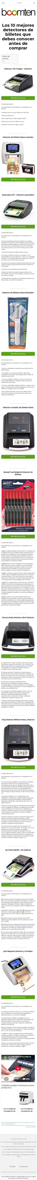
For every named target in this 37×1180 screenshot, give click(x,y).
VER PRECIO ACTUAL (18, 98)
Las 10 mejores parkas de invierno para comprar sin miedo (18, 1146)
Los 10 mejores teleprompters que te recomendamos (18, 1152)
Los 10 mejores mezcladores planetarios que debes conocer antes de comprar (18, 1143)
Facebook (23, 1166)
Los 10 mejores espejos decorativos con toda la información (19, 1126)
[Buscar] (34, 3)
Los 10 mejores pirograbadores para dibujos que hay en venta (18, 1155)
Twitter (12, 1166)
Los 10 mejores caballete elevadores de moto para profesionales (18, 1123)
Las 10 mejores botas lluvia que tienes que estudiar (18, 1149)
